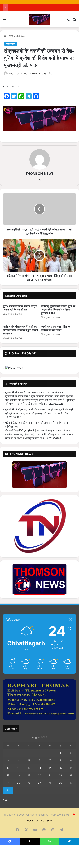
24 (8, 782)
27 (39, 782)
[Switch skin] (68, 21)
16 (71, 767)
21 (50, 775)
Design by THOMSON (39, 820)
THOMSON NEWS (18, 73)
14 (50, 767)
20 (39, 775)
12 (29, 767)
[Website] (39, 180)
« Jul (5, 799)
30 (70, 782)
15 (60, 767)
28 (50, 782)
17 (8, 775)
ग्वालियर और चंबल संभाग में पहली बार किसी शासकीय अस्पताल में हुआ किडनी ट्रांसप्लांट (20, 330)
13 (39, 767)
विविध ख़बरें (20, 35)
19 (29, 775)
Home (10, 35)
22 (60, 775)
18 (18, 775)
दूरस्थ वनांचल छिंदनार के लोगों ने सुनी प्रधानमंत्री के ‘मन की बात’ (20, 307)
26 (29, 782)
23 (70, 775)
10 (8, 767)
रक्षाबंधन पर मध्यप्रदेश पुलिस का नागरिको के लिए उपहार (55, 328)
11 (18, 767)
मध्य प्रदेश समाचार (18, 383)
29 (60, 782)
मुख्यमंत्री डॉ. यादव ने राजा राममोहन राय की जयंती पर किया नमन (34, 392)
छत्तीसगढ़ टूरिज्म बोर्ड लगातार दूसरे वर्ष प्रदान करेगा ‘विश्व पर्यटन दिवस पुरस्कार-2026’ (58, 309)
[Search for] (74, 21)
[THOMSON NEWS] (39, 19)
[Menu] (4, 21)
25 (18, 782)
